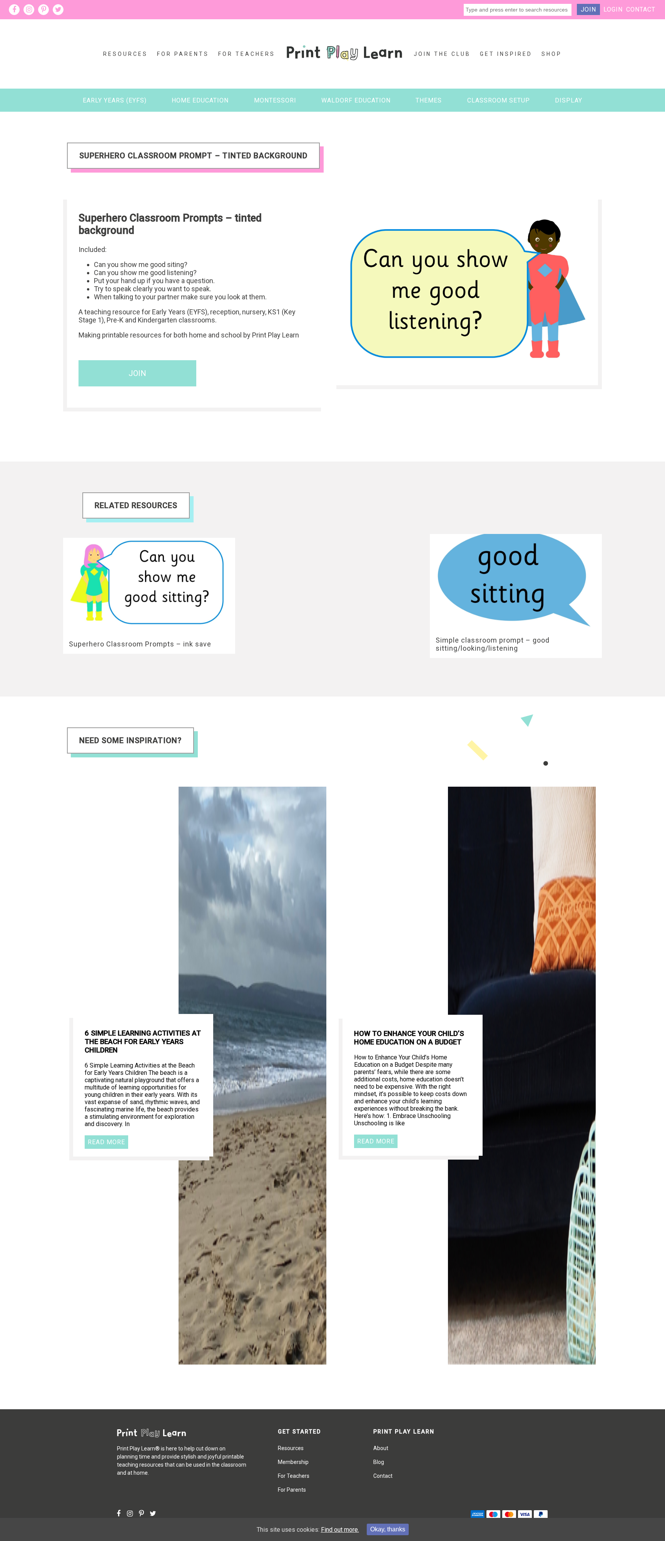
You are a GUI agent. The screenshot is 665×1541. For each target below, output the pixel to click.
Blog (378, 1462)
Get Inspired (506, 54)
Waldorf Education (356, 100)
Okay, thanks (387, 1529)
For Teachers (246, 54)
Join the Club (442, 54)
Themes (429, 100)
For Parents (183, 54)
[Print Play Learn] (344, 67)
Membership (293, 1462)
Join (588, 9)
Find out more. (340, 1529)
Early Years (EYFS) (115, 100)
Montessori (275, 100)
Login (613, 9)
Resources (125, 54)
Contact (640, 9)
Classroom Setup (498, 100)
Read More (106, 1142)
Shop (551, 54)
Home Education (200, 100)
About (380, 1448)
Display (568, 100)
